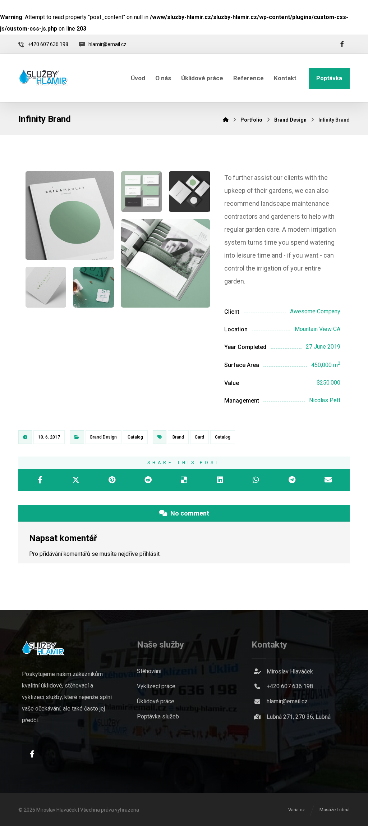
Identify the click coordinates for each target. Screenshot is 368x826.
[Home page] (226, 120)
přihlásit (149, 553)
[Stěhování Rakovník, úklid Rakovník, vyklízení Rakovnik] (43, 77)
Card (199, 437)
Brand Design (103, 437)
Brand (178, 437)
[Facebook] (342, 44)
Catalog (135, 437)
